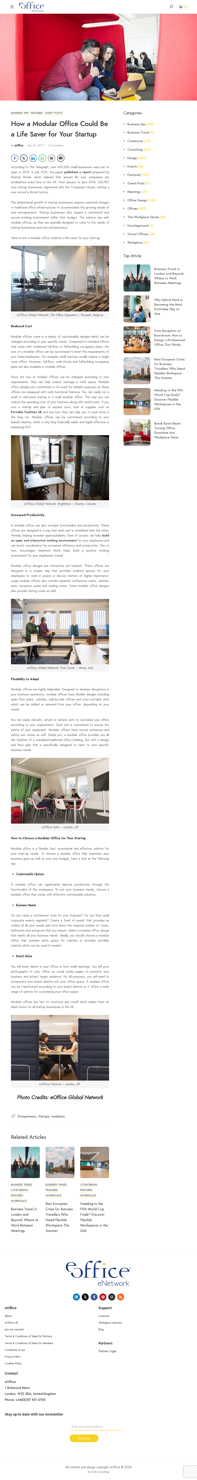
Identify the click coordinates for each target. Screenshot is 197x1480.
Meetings (134, 192)
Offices (132, 209)
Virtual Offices (137, 234)
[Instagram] (111, 1297)
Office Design (137, 200)
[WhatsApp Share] (42, 158)
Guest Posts (54, 113)
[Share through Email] (51, 158)
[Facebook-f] (94, 1297)
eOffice (19, 145)
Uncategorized (138, 226)
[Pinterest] (102, 1297)
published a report (77, 172)
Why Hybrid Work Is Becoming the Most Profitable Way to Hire (168, 307)
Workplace (19, 1201)
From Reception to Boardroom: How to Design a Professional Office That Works (169, 338)
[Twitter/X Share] (24, 158)
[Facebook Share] (14, 158)
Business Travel (21, 1185)
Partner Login (107, 1351)
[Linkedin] (76, 1297)
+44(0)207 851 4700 (30, 1400)
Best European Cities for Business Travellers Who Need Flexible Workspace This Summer (169, 368)
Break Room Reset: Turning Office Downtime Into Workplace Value (167, 430)
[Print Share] (60, 158)
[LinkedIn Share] (33, 158)
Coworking (19, 1190)
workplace (58, 1116)
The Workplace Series (143, 217)
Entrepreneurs (27, 1116)
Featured (37, 113)
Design (132, 158)
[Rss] (120, 1297)
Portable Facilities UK (26, 412)
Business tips (20, 113)
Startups (43, 1116)
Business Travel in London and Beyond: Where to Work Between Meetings (24, 1220)
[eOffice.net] (32, 6)
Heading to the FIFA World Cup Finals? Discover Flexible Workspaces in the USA (168, 399)
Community (135, 141)
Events (132, 166)
